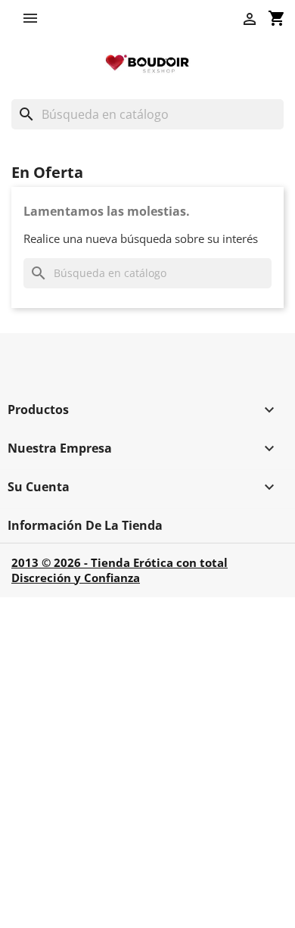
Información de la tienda (85, 525)
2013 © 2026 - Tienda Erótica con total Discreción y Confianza (119, 570)
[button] (34, 18)
